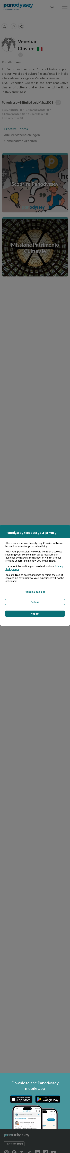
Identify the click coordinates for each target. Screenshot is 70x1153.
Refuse (35, 602)
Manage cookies (35, 591)
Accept (35, 613)
